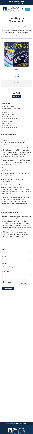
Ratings (4, 263)
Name (4, 249)
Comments (5, 271)
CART (19, 3)
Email (4, 256)
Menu (27, 9)
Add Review (5, 245)
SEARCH (12, 3)
